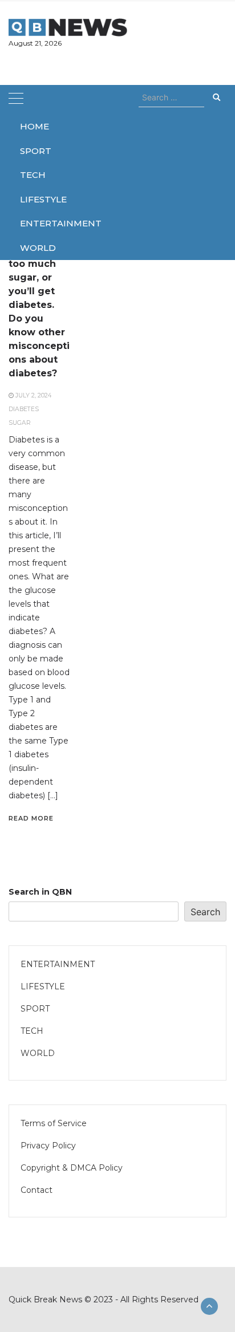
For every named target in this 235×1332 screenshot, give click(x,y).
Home (34, 126)
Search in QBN (40, 892)
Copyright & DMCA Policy (72, 1168)
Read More (31, 818)
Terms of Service (54, 1123)
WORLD (35, 247)
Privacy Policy (48, 1145)
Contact (36, 1190)
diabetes (24, 409)
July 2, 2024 (33, 395)
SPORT (35, 150)
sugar (20, 423)
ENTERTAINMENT (35, 223)
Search (205, 911)
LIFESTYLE (35, 199)
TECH (33, 174)
